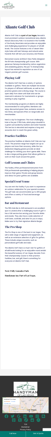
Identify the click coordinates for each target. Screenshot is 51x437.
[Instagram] (37, 416)
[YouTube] (31, 416)
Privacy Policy (25, 430)
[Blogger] (43, 416)
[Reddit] (32, 420)
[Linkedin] (25, 416)
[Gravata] (26, 420)
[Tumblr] (20, 420)
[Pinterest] (14, 420)
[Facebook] (6, 416)
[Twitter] (12, 416)
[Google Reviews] (19, 416)
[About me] (38, 420)
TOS (25, 424)
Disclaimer (25, 427)
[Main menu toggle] (46, 5)
